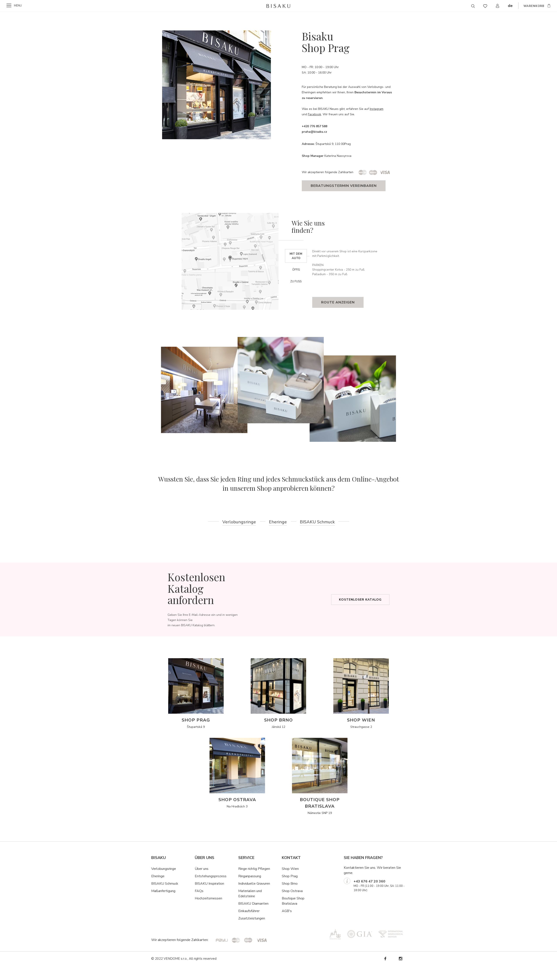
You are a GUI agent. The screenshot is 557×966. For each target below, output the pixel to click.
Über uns (201, 868)
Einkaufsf (245, 911)
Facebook (314, 114)
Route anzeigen (338, 302)
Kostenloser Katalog (360, 600)
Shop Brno (290, 883)
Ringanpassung (249, 876)
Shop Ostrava (292, 891)
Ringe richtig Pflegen (254, 868)
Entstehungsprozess (210, 876)
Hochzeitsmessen (208, 898)
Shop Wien (290, 868)
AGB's (287, 911)
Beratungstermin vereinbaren (344, 185)
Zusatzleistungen (251, 918)
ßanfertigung (165, 891)
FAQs (199, 891)
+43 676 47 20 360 (369, 881)
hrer (257, 911)
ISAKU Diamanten (254, 903)
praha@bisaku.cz (314, 132)
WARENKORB (533, 6)
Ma (153, 891)
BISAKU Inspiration (209, 883)
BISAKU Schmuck (317, 522)
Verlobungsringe (239, 522)
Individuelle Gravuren (254, 883)
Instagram (376, 109)
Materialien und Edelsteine (250, 894)
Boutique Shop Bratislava (293, 901)
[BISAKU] (278, 6)
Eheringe (278, 522)
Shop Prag (290, 876)
